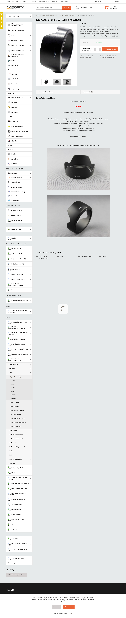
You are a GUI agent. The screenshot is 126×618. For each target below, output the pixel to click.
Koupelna (14, 65)
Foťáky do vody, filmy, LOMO (18, 494)
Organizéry (15, 89)
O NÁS (33, 1)
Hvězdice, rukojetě (17, 264)
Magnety (14, 102)
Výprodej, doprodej (17, 558)
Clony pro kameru (15, 426)
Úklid (13, 35)
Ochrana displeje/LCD (15, 459)
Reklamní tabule (16, 187)
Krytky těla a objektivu (16, 435)
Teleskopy (14, 539)
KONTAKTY (26, 1)
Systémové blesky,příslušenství (18, 339)
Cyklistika (14, 121)
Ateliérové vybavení (18, 344)
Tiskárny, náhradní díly (19, 549)
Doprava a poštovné (43, 1)
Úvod (37, 15)
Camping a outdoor (18, 30)
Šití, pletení (15, 141)
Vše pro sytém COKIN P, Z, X (19, 478)
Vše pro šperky (15, 182)
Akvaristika (11, 149)
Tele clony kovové (15, 414)
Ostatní (14, 164)
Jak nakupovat (64, 1)
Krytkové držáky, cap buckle (17, 447)
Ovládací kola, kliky (17, 254)
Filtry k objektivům (17, 468)
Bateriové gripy (13, 364)
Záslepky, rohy (16, 269)
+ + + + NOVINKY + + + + (16, 16)
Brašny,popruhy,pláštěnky (20, 354)
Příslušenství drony (17, 520)
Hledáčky (11, 455)
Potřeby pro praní (17, 40)
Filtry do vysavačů (17, 45)
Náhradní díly (15, 515)
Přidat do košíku (110, 49)
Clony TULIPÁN (14, 402)
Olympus (13, 398)
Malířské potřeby (17, 220)
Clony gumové (14, 406)
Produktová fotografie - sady (19, 333)
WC (9, 70)
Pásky (10, 145)
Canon (13, 381)
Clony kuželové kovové (17, 410)
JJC (12, 525)
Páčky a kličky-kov (17, 274)
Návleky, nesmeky (17, 126)
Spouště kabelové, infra (19, 489)
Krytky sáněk (13, 443)
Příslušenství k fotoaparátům (16, 359)
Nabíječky (12, 368)
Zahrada (14, 74)
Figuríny (14, 173)
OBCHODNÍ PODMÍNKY (13, 1)
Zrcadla (14, 107)
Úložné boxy (15, 200)
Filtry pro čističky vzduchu (20, 131)
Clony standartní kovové (17, 418)
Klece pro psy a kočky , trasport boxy (18, 25)
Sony (12, 391)
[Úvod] (20, 8)
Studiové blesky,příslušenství (18, 327)
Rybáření (14, 154)
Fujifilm (13, 395)
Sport (10, 117)
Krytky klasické (13, 431)
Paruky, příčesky (16, 177)
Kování (13, 238)
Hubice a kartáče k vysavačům (17, 55)
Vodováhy (12, 463)
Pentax (13, 388)
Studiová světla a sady (19, 322)
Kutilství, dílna (16, 229)
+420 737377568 (86, 8)
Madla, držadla (16, 249)
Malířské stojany (16, 210)
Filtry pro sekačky (17, 136)
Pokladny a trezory (17, 97)
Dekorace (11, 93)
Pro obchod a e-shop (18, 192)
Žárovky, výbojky (16, 504)
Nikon (12, 384)
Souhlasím (69, 607)
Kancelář (14, 196)
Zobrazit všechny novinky (15, 575)
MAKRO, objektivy (17, 473)
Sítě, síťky (14, 112)
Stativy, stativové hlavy (19, 349)
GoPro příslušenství (18, 499)
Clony (10, 373)
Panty (13, 290)
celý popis (115, 36)
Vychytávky (14, 159)
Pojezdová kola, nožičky (19, 259)
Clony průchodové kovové (18, 422)
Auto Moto (15, 79)
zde (71, 613)
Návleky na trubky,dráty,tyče (17, 284)
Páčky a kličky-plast (18, 279)
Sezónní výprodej (13, 563)
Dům (13, 61)
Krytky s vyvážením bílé (16, 439)
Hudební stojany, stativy (19, 301)
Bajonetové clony (15, 377)
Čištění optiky (16, 510)
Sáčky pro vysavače (17, 50)
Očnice (11, 451)
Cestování (14, 84)
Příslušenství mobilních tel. (19, 544)
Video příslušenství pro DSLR (19, 311)
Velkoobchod (54, 1)
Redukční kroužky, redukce (20, 484)
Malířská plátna (16, 215)
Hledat (66, 8)
